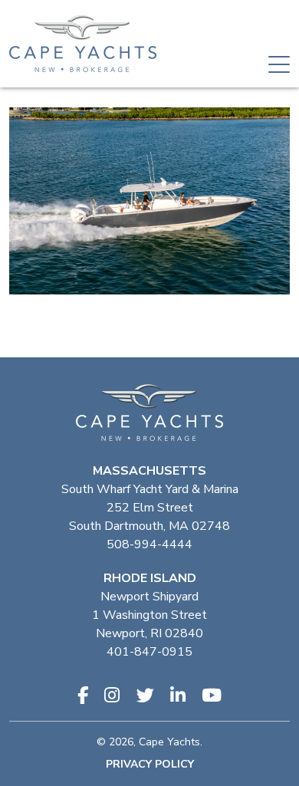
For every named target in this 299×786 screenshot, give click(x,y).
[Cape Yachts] (82, 43)
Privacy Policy (150, 764)
